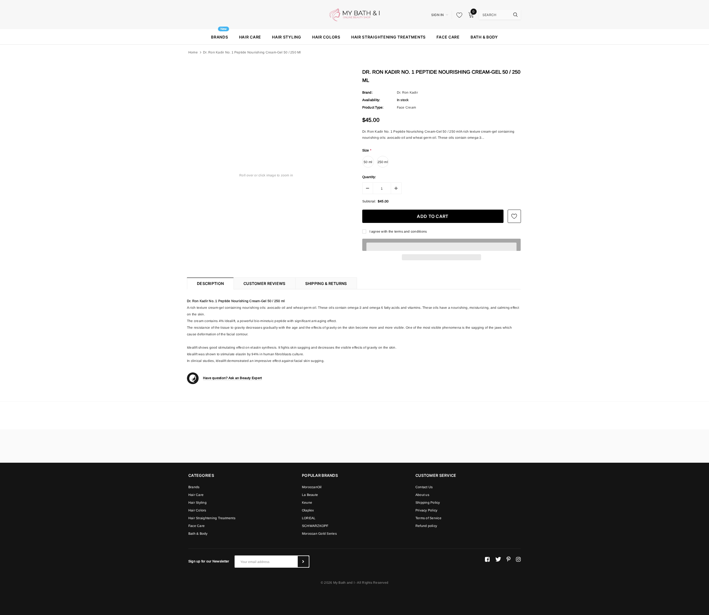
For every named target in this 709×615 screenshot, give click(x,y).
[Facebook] (487, 559)
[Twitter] (498, 559)
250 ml (382, 162)
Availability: (371, 100)
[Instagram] (518, 559)
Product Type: (373, 107)
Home (193, 52)
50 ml (368, 162)
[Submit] (303, 561)
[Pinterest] (508, 559)
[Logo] (354, 14)
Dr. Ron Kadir (407, 92)
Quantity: (369, 177)
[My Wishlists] (458, 15)
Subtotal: (369, 201)
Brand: (367, 92)
